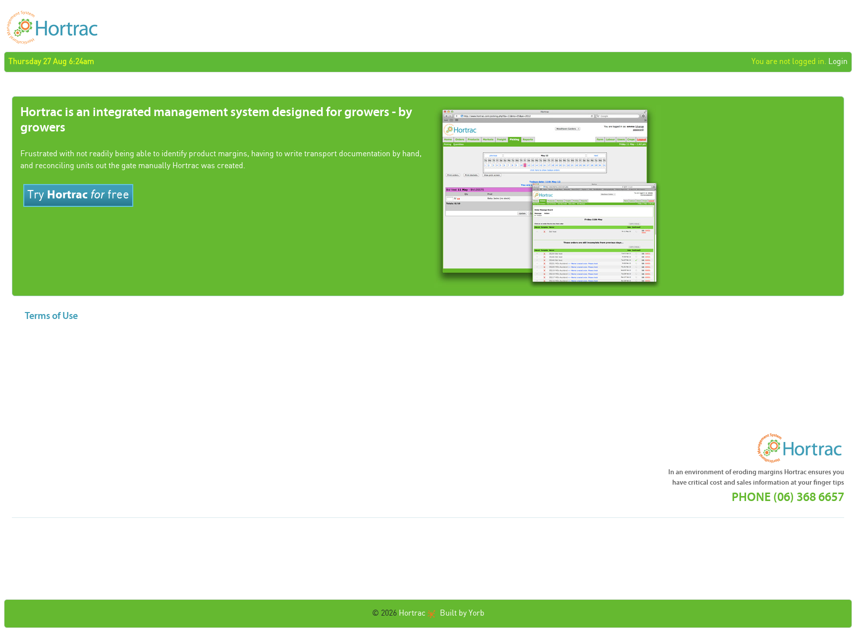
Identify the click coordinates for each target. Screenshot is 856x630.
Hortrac (412, 613)
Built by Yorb (462, 613)
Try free (78, 194)
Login (838, 62)
